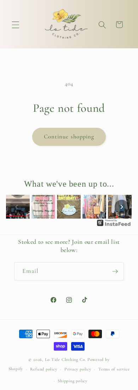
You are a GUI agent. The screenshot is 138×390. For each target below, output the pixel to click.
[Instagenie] (114, 225)
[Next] (122, 207)
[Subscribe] (115, 271)
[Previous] (17, 207)
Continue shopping (69, 136)
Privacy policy (77, 369)
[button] (15, 24)
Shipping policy (72, 380)
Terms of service (114, 369)
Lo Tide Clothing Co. (65, 359)
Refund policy (43, 369)
